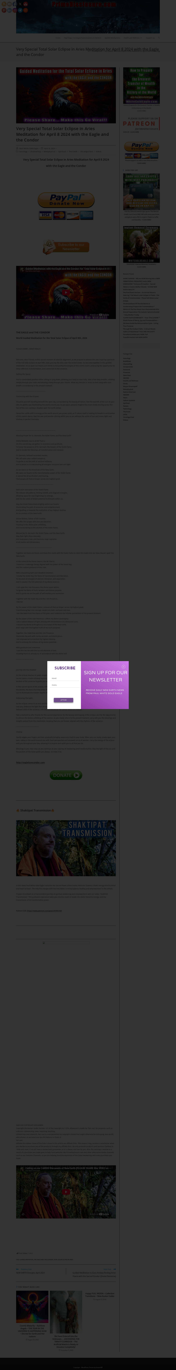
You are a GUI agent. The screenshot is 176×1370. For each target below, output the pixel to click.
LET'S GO (64, 700)
